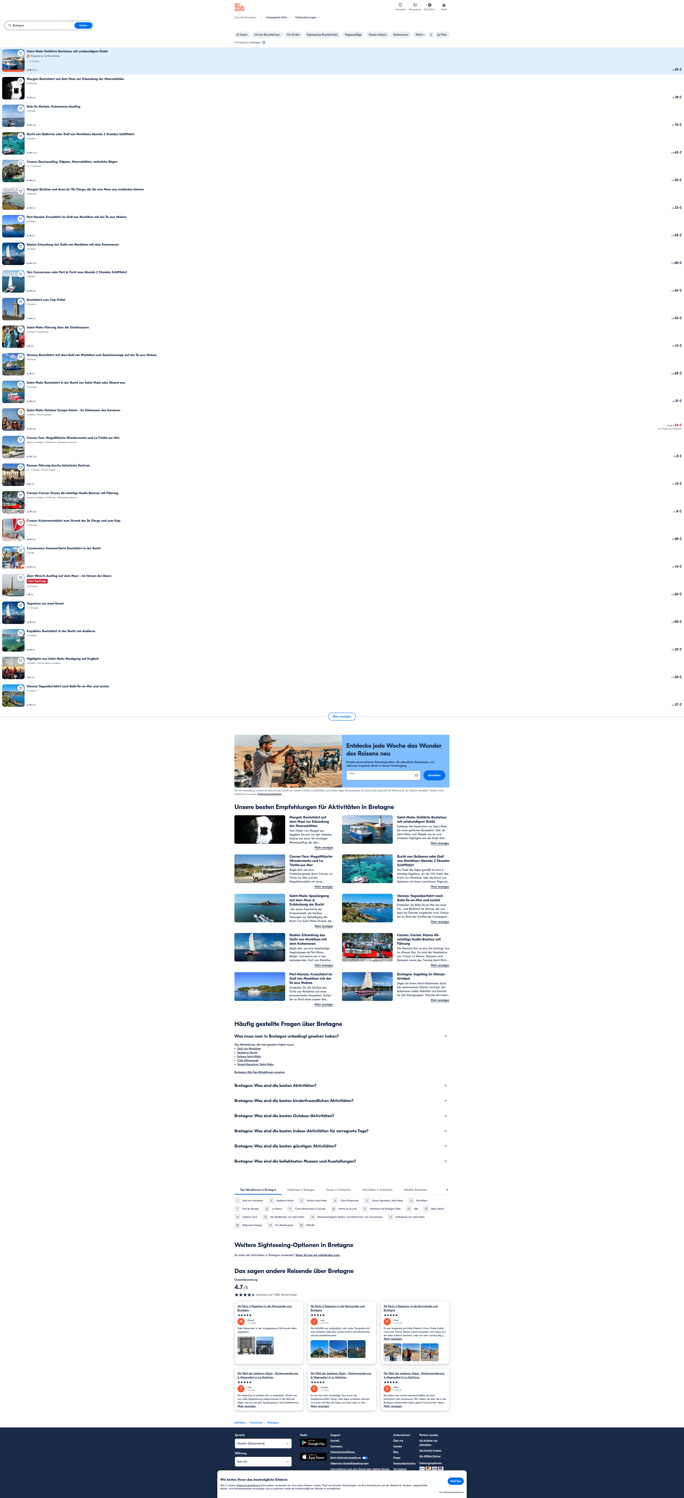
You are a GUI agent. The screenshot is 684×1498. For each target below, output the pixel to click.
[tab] (258, 1190)
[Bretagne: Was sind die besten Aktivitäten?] (446, 1085)
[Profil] (444, 5)
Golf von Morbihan (249, 1048)
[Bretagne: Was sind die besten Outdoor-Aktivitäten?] (446, 1116)
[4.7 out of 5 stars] (245, 1294)
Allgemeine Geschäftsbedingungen (349, 1463)
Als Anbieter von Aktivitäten (428, 1442)
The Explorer (400, 1469)
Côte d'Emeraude (247, 1060)
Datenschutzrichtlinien (270, 794)
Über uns (398, 1440)
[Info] (264, 42)
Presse (396, 1457)
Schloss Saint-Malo (249, 1056)
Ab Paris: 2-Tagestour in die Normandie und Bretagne (264, 1308)
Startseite (240, 1422)
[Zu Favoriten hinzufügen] (20, 53)
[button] (342, 61)
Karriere (397, 1446)
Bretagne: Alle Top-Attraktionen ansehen (259, 1072)
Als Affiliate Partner (430, 1456)
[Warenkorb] (415, 5)
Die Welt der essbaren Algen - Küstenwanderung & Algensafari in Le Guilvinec (267, 1375)
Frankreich (256, 1422)
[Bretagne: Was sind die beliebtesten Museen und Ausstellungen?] (446, 1161)
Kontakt (334, 1440)
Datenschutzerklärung (342, 1451)
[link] (342, 61)
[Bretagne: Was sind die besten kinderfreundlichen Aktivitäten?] (446, 1101)
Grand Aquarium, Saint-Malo (255, 1064)
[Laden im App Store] (313, 1457)
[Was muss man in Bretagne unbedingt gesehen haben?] (446, 1036)
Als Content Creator (430, 1450)
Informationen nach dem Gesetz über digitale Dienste (359, 1469)
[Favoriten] (400, 5)
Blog (395, 1451)
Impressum (336, 1446)
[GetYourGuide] (239, 7)
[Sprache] (429, 5)
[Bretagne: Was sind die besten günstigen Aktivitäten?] (446, 1146)
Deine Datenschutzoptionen (346, 1457)
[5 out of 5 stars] (268, 1315)
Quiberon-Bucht (247, 1052)
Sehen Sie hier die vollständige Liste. (318, 1255)
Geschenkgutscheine (404, 1463)
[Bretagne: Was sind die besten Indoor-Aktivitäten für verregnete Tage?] (446, 1131)
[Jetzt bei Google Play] (313, 1443)
